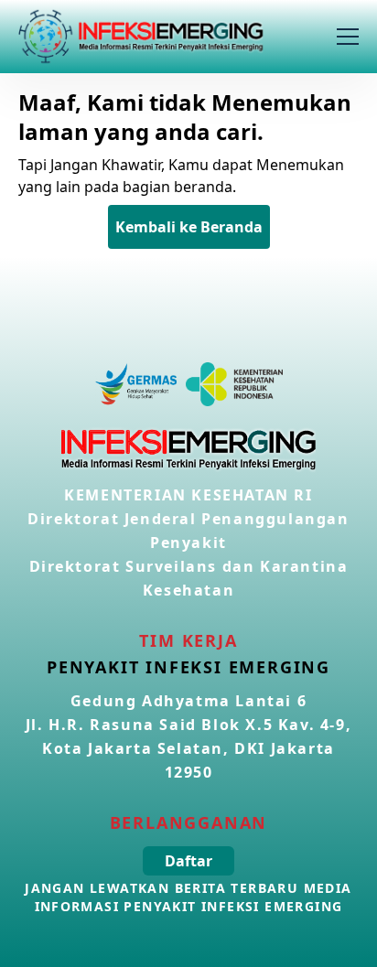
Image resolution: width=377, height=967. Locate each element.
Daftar (188, 861)
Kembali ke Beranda (189, 227)
